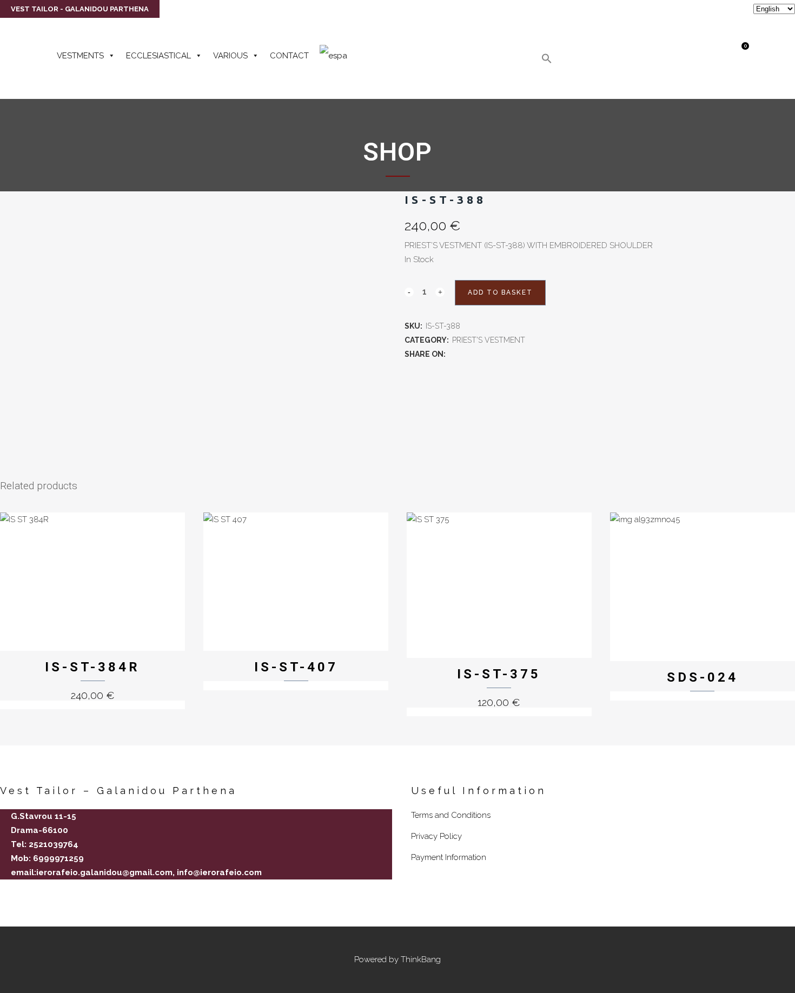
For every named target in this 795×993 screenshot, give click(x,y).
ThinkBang (421, 959)
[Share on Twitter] (465, 354)
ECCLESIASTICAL (158, 56)
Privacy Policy (436, 836)
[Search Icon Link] (546, 61)
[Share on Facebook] (453, 354)
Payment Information (448, 857)
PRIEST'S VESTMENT (488, 340)
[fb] (4, 891)
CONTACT (289, 56)
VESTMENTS (80, 56)
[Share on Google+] (477, 354)
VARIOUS (230, 56)
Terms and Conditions (451, 815)
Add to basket (500, 292)
